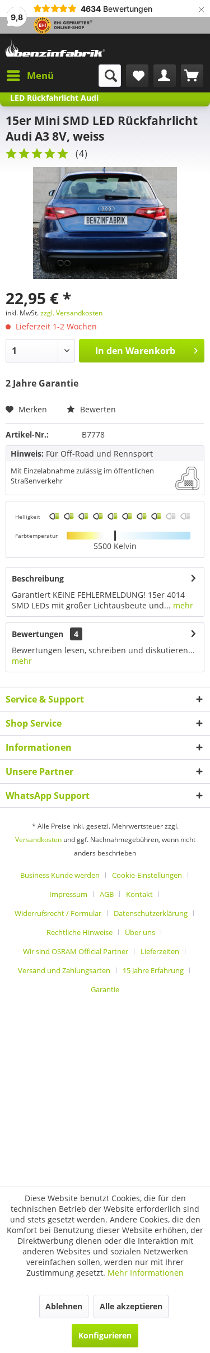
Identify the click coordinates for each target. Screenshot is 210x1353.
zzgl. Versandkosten (71, 313)
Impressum (68, 894)
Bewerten (97, 409)
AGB (107, 894)
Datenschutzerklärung (151, 913)
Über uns (140, 932)
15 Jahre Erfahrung (153, 970)
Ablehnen (63, 1306)
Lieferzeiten (160, 951)
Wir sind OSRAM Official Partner (75, 951)
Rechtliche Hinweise (79, 932)
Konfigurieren (105, 1335)
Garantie (105, 989)
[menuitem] (29, 75)
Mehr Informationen (146, 1272)
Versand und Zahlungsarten (64, 970)
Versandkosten (38, 839)
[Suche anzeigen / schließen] (110, 75)
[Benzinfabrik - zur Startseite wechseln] (55, 49)
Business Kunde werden (60, 875)
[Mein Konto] (164, 75)
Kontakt (139, 894)
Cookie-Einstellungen (147, 875)
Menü (40, 75)
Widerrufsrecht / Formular (58, 913)
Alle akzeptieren (131, 1306)
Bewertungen (37, 634)
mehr (182, 605)
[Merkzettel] (137, 75)
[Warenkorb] (192, 75)
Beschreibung (38, 578)
